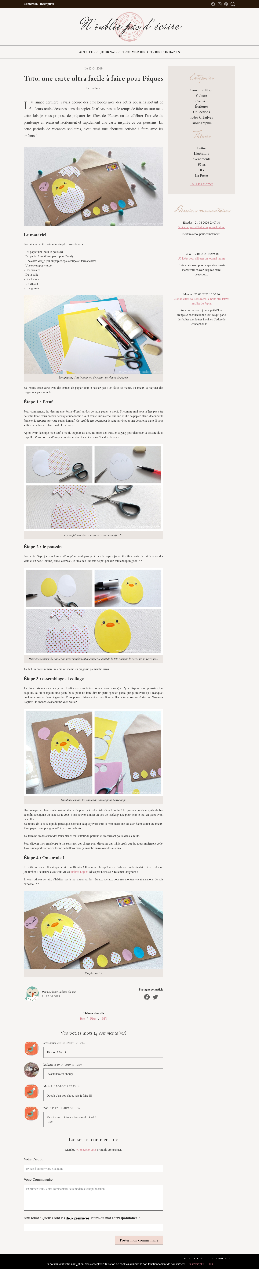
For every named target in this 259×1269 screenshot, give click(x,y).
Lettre (201, 148)
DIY (104, 1018)
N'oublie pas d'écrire (129, 27)
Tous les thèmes (201, 183)
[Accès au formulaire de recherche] (233, 4)
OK (211, 1264)
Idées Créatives (201, 117)
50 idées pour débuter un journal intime (201, 227)
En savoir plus (196, 1264)
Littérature (201, 153)
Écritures (201, 106)
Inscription (47, 4)
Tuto (82, 1018)
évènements (201, 158)
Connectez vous (86, 1149)
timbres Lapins (79, 872)
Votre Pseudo (33, 1159)
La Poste (201, 175)
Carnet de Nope (201, 90)
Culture (201, 95)
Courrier (201, 101)
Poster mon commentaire (139, 1240)
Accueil (87, 51)
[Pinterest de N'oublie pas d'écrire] (227, 4)
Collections (201, 111)
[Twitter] (155, 997)
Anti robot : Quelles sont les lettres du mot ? (82, 1217)
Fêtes (93, 1018)
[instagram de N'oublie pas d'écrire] (220, 4)
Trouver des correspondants (151, 51)
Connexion (31, 4)
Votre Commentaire (38, 1179)
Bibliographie (202, 122)
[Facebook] (147, 997)
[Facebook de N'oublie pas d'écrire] (214, 4)
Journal (108, 51)
